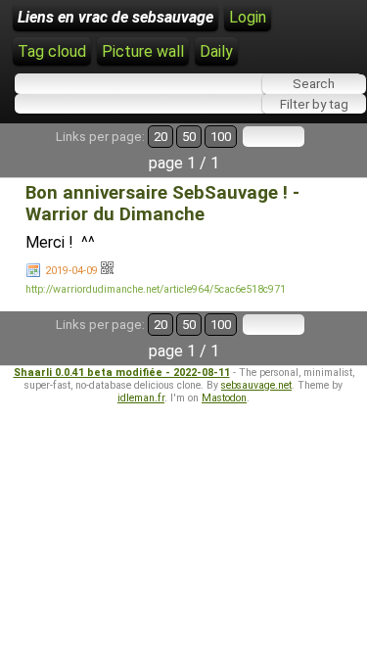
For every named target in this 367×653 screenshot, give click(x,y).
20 (160, 136)
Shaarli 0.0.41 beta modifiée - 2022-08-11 (122, 372)
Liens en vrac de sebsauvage (115, 17)
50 (189, 136)
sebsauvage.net (256, 385)
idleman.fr (140, 398)
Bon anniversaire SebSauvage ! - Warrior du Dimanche (162, 203)
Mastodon (224, 398)
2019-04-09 (71, 270)
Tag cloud (52, 51)
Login (247, 17)
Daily (216, 51)
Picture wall (143, 51)
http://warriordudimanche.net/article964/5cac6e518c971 (155, 289)
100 (220, 136)
